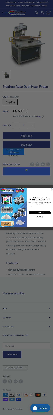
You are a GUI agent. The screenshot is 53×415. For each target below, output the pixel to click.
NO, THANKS (39, 216)
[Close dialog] (51, 189)
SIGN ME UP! (40, 212)
